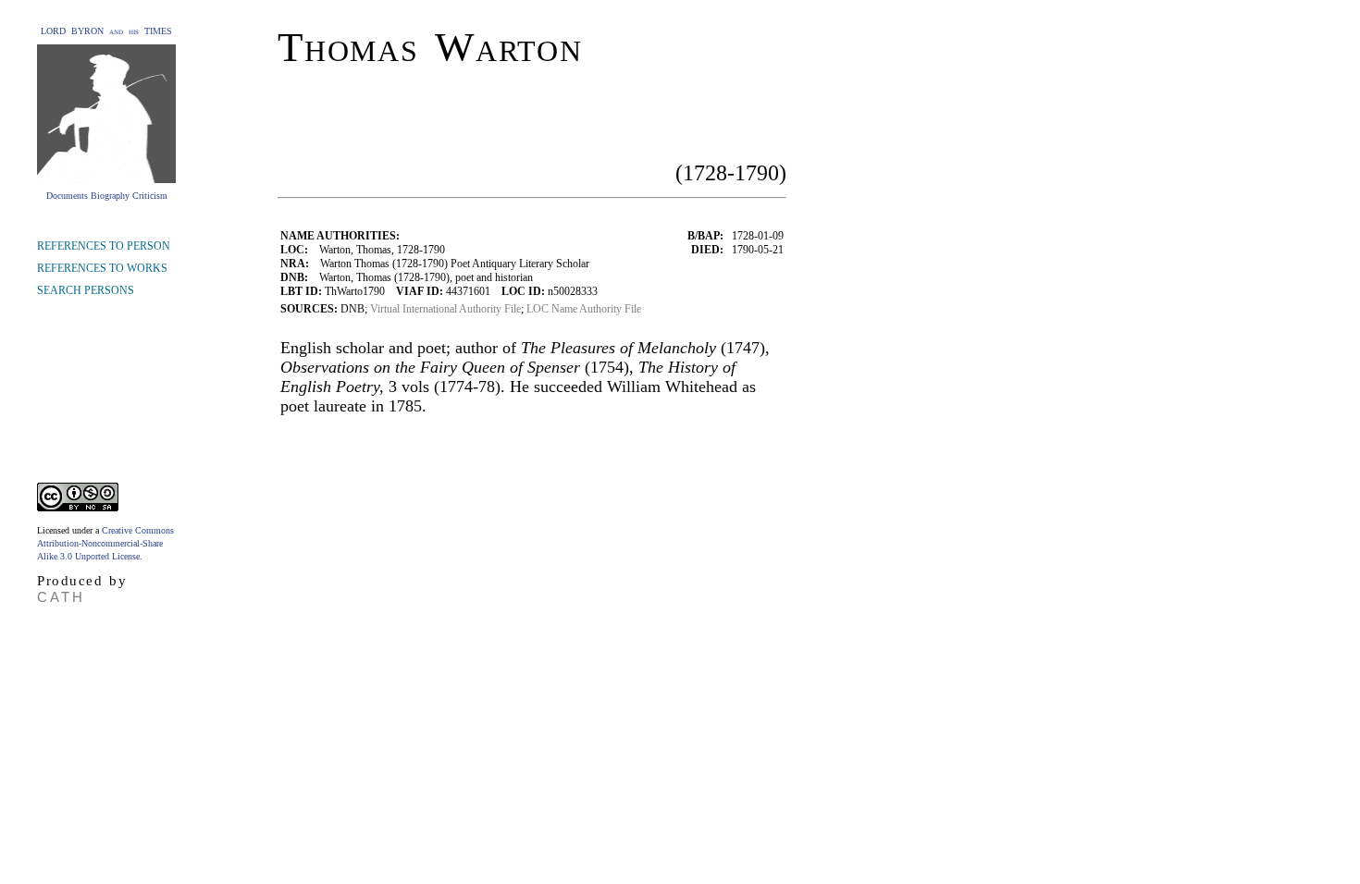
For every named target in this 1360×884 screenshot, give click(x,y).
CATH (61, 597)
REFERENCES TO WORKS (102, 268)
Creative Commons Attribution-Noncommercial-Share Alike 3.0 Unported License (105, 543)
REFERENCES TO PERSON (103, 245)
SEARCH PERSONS (85, 290)
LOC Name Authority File (583, 308)
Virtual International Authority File (445, 308)
